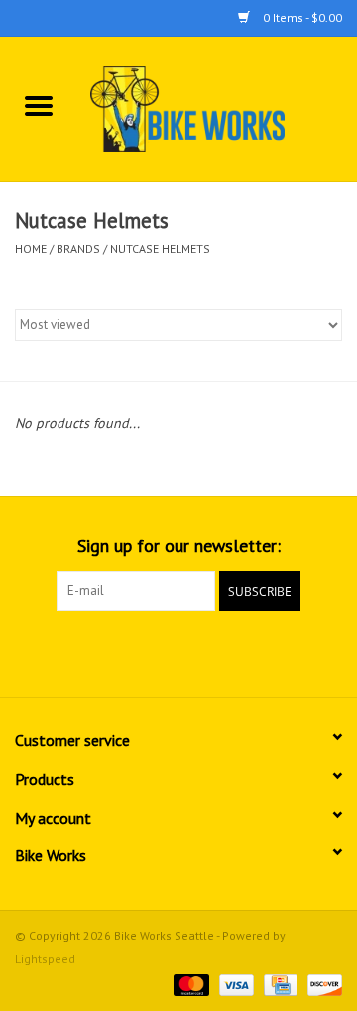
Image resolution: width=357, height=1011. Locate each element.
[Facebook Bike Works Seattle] (143, 651)
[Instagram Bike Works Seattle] (214, 651)
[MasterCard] (189, 983)
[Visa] (234, 983)
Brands (78, 248)
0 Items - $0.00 (301, 17)
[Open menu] (38, 105)
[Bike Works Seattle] (217, 108)
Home (31, 248)
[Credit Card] (278, 983)
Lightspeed (45, 959)
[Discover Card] (321, 983)
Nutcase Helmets (160, 248)
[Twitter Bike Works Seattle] (178, 651)
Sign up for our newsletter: (179, 545)
